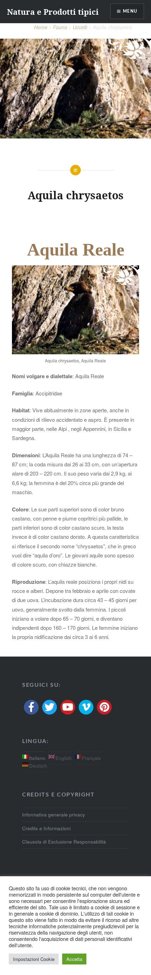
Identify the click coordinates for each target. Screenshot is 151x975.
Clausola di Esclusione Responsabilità (64, 841)
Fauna (60, 27)
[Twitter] (49, 707)
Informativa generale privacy (53, 814)
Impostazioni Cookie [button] (33, 959)
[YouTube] (67, 707)
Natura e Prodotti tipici (53, 11)
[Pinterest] (104, 707)
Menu (130, 11)
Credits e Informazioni (46, 828)
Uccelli (80, 27)
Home (40, 27)
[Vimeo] (86, 707)
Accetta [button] (74, 959)
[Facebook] (31, 707)
